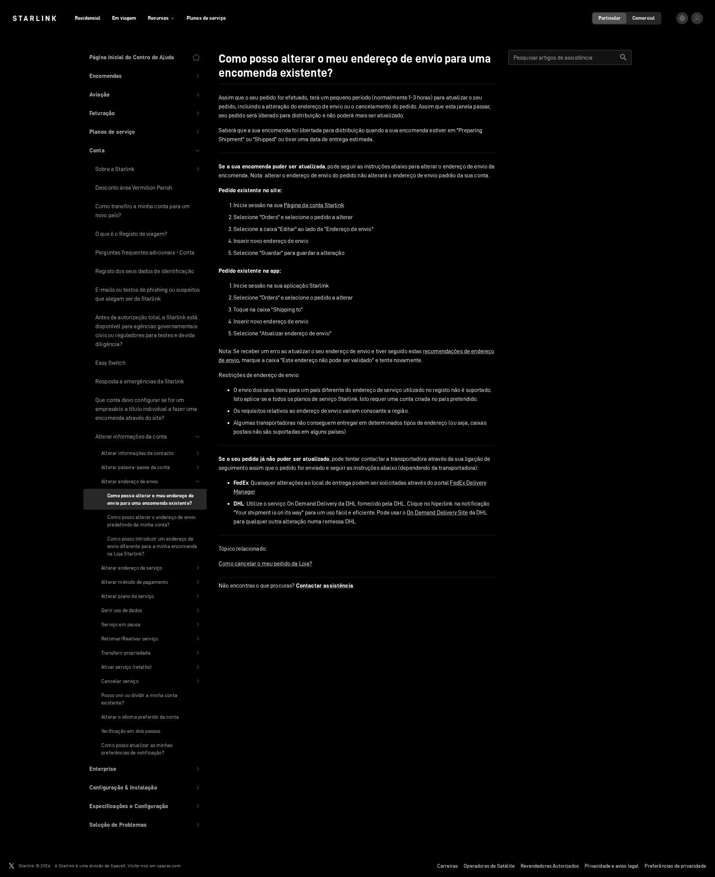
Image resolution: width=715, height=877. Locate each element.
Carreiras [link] (447, 866)
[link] (34, 18)
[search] (623, 57)
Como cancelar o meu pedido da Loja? (265, 563)
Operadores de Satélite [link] (489, 866)
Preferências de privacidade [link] (675, 866)
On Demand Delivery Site (437, 512)
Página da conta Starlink (314, 205)
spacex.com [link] (169, 865)
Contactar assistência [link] (324, 586)
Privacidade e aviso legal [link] (612, 866)
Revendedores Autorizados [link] (550, 866)
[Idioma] (682, 18)
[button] (145, 76)
